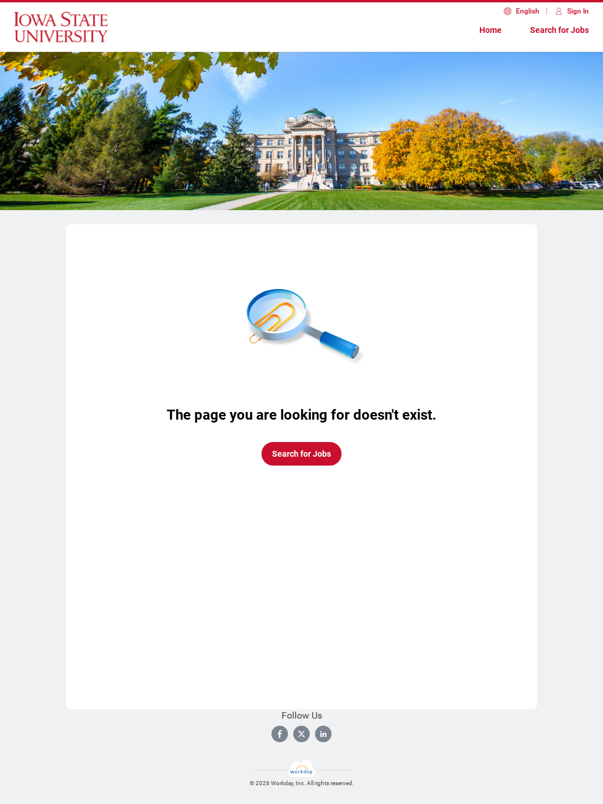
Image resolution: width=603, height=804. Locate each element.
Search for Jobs (559, 30)
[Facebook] (279, 734)
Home (490, 30)
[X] (301, 734)
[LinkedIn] (323, 734)
